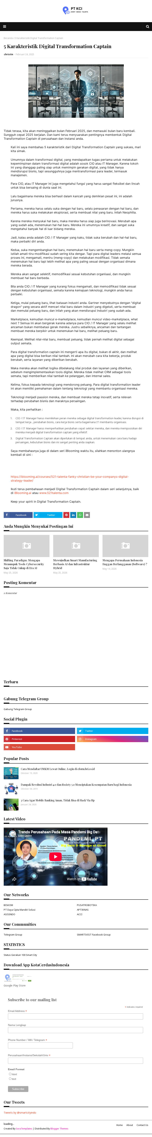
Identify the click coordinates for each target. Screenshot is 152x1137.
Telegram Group (13, 934)
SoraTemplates (24, 1128)
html (14, 1074)
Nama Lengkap (17, 1025)
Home (119, 1125)
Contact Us (142, 1125)
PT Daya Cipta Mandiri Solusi (19, 909)
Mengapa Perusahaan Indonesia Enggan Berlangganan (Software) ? (125, 562)
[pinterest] (39, 739)
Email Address (17, 1011)
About (129, 1125)
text (14, 1078)
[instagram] (112, 739)
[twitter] (112, 731)
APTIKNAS (83, 909)
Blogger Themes (59, 1128)
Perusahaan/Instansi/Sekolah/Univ (29, 1055)
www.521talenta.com (54, 493)
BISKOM (8, 905)
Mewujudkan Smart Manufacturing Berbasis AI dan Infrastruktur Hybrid (75, 564)
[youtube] (39, 747)
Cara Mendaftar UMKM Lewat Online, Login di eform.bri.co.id (58, 769)
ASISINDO (9, 914)
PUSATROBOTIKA (87, 905)
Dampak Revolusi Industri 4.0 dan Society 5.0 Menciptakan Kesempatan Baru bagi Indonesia (76, 784)
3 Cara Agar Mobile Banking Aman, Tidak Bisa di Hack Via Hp (58, 800)
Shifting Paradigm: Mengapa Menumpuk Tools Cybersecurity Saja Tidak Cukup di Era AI (24, 564)
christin (8, 54)
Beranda (8, 38)
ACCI (79, 914)
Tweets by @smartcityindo (20, 1112)
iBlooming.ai (22, 493)
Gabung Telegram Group (18, 709)
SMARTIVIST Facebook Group (94, 934)
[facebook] (39, 731)
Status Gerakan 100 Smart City (20, 955)
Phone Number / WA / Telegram (27, 1040)
